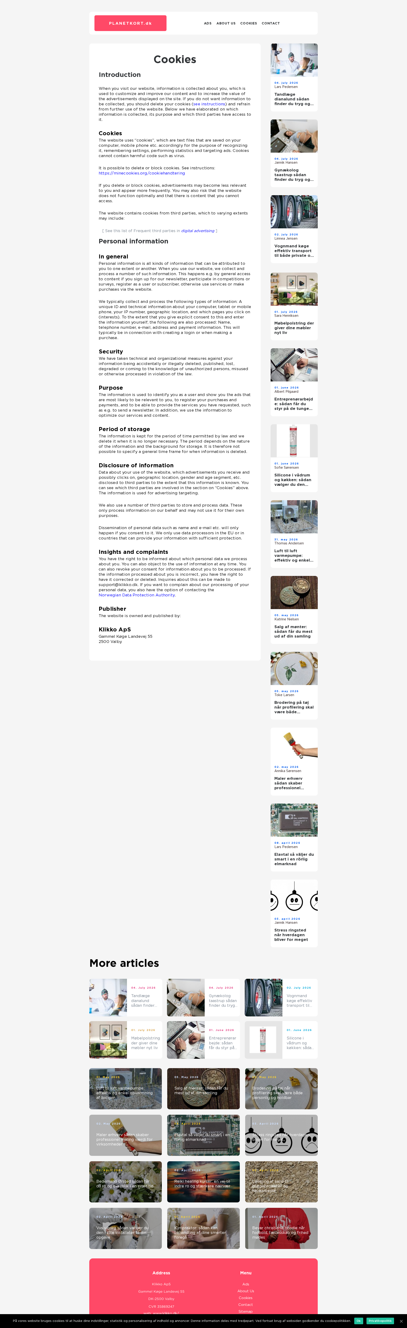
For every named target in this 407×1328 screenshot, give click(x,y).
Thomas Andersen (289, 543)
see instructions (209, 104)
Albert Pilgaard (286, 391)
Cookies (248, 23)
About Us (226, 23)
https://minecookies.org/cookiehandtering (142, 173)
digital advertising (197, 231)
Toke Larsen (284, 695)
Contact (271, 23)
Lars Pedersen (286, 86)
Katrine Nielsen (286, 619)
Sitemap (246, 1311)
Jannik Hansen (285, 162)
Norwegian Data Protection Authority (137, 595)
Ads (208, 23)
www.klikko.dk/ (166, 1313)
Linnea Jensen (285, 238)
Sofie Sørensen (286, 467)
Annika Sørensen (287, 771)
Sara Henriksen (286, 315)
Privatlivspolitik (380, 1321)
